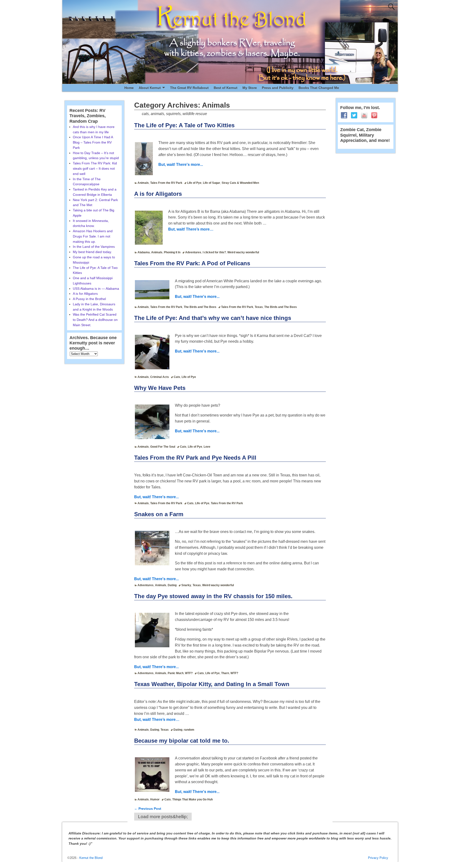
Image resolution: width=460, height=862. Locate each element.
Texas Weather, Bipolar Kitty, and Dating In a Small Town (211, 684)
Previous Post (147, 808)
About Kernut (150, 88)
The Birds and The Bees (200, 307)
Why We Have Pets (159, 388)
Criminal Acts (159, 377)
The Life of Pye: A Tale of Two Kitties (184, 125)
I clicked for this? (214, 252)
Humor (155, 799)
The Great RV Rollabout (189, 88)
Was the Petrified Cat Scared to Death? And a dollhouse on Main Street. (95, 319)
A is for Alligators (158, 194)
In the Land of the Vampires (94, 247)
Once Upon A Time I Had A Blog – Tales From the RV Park (93, 142)
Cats (177, 377)
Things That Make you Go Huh (192, 799)
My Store (249, 88)
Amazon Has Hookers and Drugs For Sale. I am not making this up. (93, 236)
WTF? (189, 673)
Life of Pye (194, 183)
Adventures (193, 252)
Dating (172, 585)
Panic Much (176, 673)
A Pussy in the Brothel (89, 299)
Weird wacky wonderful (243, 252)
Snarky (186, 585)
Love (207, 446)
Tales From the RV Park (166, 183)
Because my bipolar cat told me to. (181, 740)
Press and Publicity (277, 88)
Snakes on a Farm (158, 514)
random (189, 729)
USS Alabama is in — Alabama (96, 288)
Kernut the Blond (91, 858)
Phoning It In (172, 252)
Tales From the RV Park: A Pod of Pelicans (192, 263)
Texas (259, 307)
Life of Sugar (211, 183)
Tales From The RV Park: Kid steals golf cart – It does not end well (95, 168)
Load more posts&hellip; (163, 816)
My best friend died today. (92, 252)
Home (129, 88)
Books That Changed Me (319, 88)
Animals (143, 183)
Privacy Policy (378, 858)
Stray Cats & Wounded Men (240, 183)
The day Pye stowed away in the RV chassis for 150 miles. (213, 596)
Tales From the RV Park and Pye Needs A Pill (195, 457)
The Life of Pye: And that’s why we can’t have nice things (212, 318)
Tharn (225, 673)
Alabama (144, 252)
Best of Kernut (225, 88)
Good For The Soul (162, 446)
